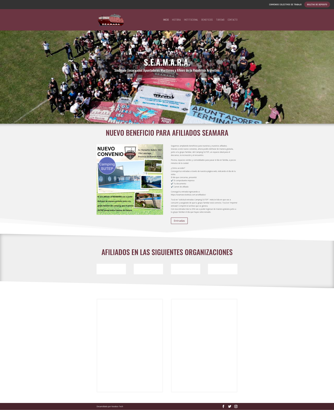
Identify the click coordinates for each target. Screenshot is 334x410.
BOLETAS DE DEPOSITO (317, 5)
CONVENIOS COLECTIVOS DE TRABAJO (285, 5)
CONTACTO (232, 20)
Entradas (179, 220)
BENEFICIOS (207, 20)
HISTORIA (176, 20)
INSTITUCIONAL (191, 20)
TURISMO (220, 20)
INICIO (166, 20)
